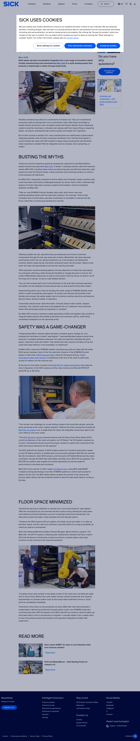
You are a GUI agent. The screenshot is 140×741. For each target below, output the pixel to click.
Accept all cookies (108, 45)
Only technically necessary (80, 45)
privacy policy (72, 37)
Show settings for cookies (48, 45)
